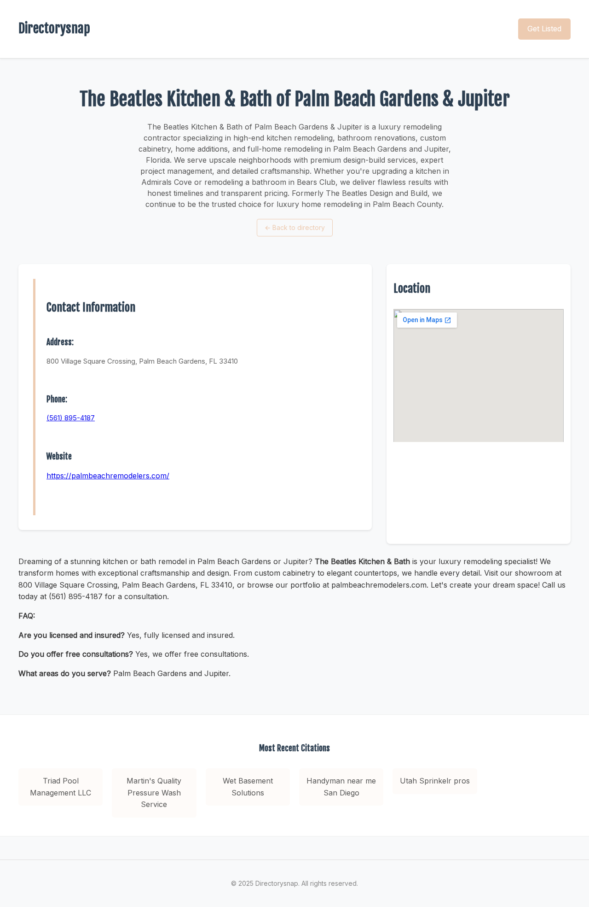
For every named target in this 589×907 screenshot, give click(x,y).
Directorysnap (54, 28)
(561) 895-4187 (70, 417)
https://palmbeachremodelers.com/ (107, 475)
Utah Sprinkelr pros (435, 780)
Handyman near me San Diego (341, 786)
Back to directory (295, 227)
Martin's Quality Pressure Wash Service (154, 792)
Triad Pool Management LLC (60, 786)
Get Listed (544, 28)
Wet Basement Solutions (248, 786)
